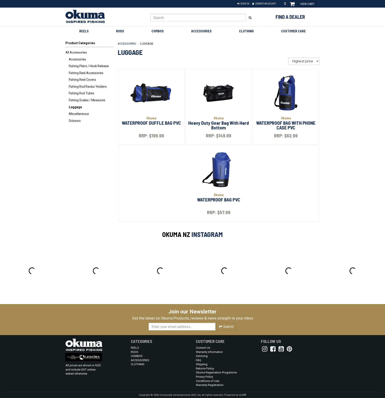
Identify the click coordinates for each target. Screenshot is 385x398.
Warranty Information (209, 352)
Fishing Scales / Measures (87, 100)
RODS (120, 31)
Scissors (75, 120)
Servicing (202, 356)
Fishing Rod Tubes (81, 93)
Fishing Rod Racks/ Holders (88, 86)
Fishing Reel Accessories (86, 73)
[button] (243, 4)
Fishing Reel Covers (82, 79)
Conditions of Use (207, 381)
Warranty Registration (209, 385)
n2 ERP (242, 395)
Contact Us (203, 347)
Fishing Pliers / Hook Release (89, 66)
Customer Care (293, 31)
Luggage (75, 107)
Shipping (201, 364)
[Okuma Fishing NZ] (95, 16)
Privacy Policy (204, 376)
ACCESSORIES (201, 31)
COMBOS (158, 31)
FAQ (198, 360)
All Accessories (76, 52)
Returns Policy (205, 368)
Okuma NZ (176, 234)
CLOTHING (246, 31)
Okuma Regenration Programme (216, 372)
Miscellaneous (79, 114)
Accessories (77, 59)
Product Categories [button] (80, 43)
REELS (84, 31)
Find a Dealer (290, 17)
